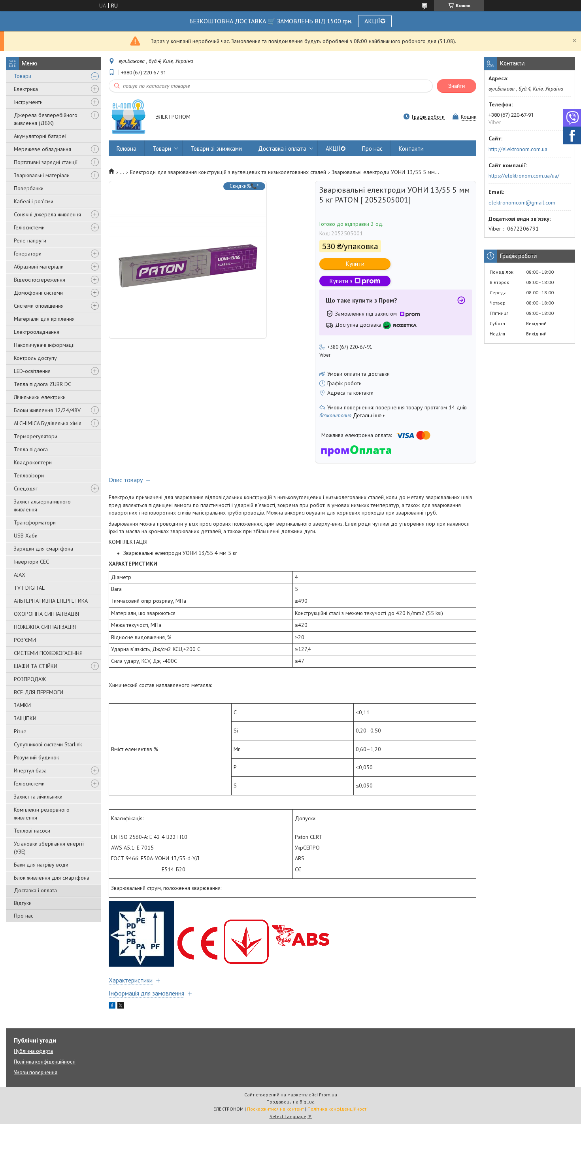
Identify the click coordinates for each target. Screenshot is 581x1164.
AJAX (19, 574)
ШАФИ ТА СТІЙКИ (35, 666)
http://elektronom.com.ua (518, 149)
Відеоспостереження (39, 279)
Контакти (411, 148)
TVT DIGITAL (29, 587)
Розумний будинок (36, 757)
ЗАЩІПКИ (25, 718)
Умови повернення (35, 1072)
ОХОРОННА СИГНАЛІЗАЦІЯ (46, 613)
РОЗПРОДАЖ (30, 679)
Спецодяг (26, 488)
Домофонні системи (38, 292)
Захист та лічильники (38, 796)
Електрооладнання (36, 331)
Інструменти (28, 102)
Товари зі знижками (216, 148)
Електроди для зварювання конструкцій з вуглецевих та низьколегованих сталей (228, 172)
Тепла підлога (31, 449)
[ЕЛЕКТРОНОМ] (128, 117)
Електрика (26, 89)
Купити (355, 263)
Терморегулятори (35, 436)
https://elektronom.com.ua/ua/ (524, 175)
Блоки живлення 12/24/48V (47, 410)
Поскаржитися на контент (275, 1109)
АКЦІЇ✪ (374, 21)
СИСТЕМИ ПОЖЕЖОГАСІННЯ (48, 653)
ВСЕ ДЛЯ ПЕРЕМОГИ (38, 692)
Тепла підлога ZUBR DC (42, 384)
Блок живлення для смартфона (51, 877)
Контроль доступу (35, 358)
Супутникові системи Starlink (48, 744)
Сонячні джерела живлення (47, 214)
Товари (22, 75)
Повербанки (28, 188)
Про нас (23, 915)
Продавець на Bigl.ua (290, 1102)
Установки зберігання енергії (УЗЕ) (49, 847)
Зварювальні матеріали (42, 175)
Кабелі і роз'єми (33, 201)
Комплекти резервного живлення (42, 813)
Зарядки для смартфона (43, 548)
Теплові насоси (32, 830)
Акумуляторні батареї (40, 136)
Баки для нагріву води (41, 864)
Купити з (341, 281)
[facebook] (112, 1006)
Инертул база (30, 770)
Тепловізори (29, 475)
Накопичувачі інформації (44, 344)
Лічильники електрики (40, 397)
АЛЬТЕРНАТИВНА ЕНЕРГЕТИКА (51, 600)
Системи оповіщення (39, 305)
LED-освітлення (32, 371)
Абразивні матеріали (39, 266)
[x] (120, 1006)
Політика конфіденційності (44, 1061)
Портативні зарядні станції (45, 162)
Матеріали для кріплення (44, 318)
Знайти (456, 86)
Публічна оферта (33, 1051)
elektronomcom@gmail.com (522, 202)
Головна (126, 148)
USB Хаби (26, 535)
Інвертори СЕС (31, 561)
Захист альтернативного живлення (42, 505)
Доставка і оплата (35, 890)
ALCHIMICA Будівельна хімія (47, 423)
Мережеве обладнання (42, 149)
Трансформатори (35, 522)
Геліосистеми (29, 227)
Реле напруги (30, 240)
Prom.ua (328, 1095)
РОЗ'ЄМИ (25, 640)
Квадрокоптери (33, 462)
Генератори (28, 253)
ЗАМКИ (22, 705)
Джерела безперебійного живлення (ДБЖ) (45, 119)
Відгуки (23, 903)
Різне (20, 731)
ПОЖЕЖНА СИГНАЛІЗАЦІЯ (45, 626)
